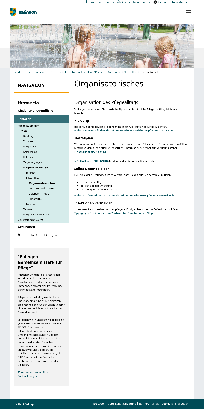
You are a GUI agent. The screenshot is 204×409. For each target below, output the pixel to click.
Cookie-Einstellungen (175, 403)
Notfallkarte (93, 161)
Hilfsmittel (28, 157)
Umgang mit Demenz (43, 188)
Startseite (20, 72)
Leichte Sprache (101, 2)
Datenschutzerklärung (122, 403)
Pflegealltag (131, 72)
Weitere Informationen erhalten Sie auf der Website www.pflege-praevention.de (124, 195)
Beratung (28, 136)
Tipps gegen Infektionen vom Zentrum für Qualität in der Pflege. (114, 213)
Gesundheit (26, 227)
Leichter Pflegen (40, 193)
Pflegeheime (29, 146)
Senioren (56, 72)
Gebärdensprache (136, 2)
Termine (27, 209)
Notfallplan (92, 151)
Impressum (97, 403)
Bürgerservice (28, 102)
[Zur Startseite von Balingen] (23, 12)
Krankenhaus (30, 151)
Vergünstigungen (32, 162)
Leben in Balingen (38, 72)
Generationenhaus (29, 219)
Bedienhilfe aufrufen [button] (173, 2)
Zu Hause (28, 141)
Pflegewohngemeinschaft (36, 214)
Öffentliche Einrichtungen (37, 235)
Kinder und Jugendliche (35, 110)
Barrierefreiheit (149, 403)
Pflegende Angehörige (108, 72)
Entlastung (31, 204)
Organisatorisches (42, 183)
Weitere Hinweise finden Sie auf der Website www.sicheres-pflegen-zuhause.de (123, 130)
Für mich (30, 172)
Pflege (89, 72)
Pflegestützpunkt (74, 72)
